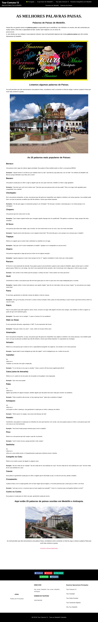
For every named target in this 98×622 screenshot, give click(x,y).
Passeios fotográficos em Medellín (81, 2)
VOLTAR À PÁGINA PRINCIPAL (49, 548)
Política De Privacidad (17, 598)
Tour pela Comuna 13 (62, 2)
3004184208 (38, 600)
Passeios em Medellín (52, 5)
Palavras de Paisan (66, 5)
